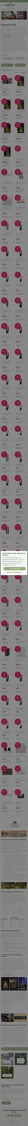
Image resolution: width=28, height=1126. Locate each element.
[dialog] (14, 563)
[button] (14, 572)
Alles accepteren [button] (15, 568)
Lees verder (12, 565)
